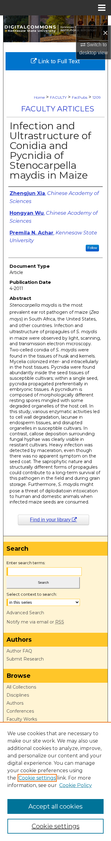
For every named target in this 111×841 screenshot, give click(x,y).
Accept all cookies (55, 806)
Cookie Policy (75, 785)
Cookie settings (37, 778)
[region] (55, 781)
